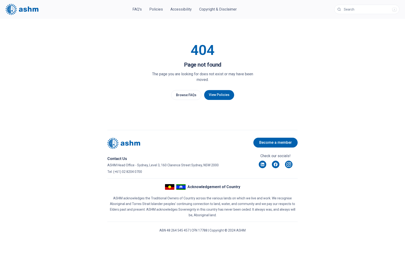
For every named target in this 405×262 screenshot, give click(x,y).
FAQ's (137, 9)
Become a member (275, 142)
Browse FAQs (186, 95)
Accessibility (181, 9)
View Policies (219, 95)
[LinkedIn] (262, 164)
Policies (156, 9)
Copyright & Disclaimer (218, 9)
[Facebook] (275, 164)
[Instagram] (288, 164)
